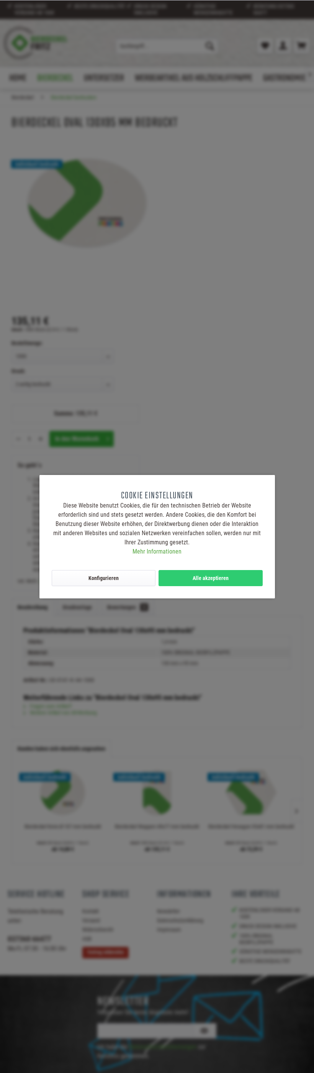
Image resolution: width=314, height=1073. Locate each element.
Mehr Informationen (157, 551)
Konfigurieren (103, 578)
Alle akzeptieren (211, 578)
